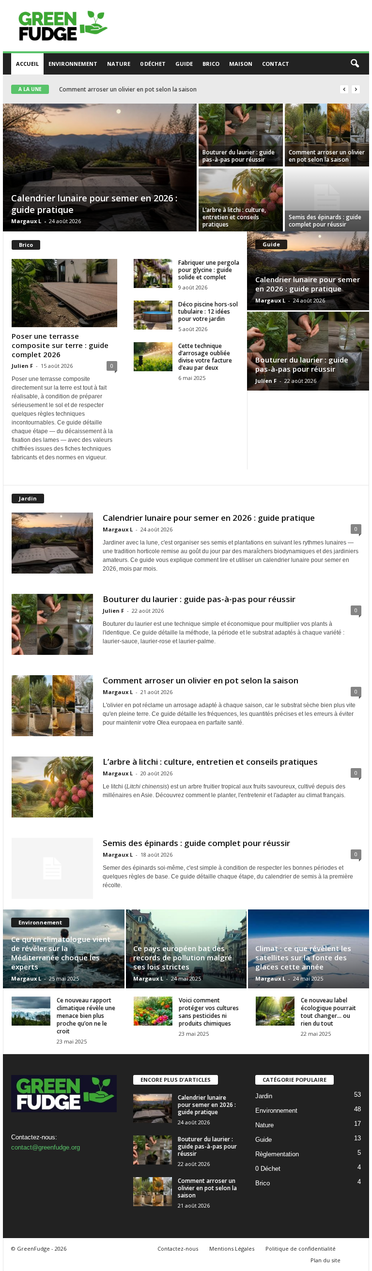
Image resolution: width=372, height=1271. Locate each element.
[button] (354, 64)
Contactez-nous (177, 1248)
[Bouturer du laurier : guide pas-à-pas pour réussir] (241, 135)
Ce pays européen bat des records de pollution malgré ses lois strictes (182, 957)
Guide (184, 63)
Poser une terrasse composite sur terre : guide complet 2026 (60, 345)
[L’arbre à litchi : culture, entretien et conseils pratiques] (241, 199)
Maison (240, 63)
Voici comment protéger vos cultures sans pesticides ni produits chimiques (209, 1012)
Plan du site (325, 1260)
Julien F (22, 365)
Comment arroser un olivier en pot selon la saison (327, 156)
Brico (210, 63)
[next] (355, 89)
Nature (118, 63)
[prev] (344, 89)
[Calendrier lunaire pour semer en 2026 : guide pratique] (100, 168)
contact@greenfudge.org (45, 1147)
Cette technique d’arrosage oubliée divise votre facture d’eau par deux (205, 357)
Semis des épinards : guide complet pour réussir (325, 220)
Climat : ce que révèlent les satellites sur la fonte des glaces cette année (303, 957)
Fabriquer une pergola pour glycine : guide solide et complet (208, 269)
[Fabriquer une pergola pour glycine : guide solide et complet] (153, 273)
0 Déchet (153, 63)
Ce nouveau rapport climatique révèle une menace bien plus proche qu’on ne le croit (86, 1015)
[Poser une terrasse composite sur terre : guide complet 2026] (64, 293)
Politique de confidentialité (300, 1248)
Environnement (72, 63)
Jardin (263, 1096)
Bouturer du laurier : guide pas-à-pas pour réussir (238, 156)
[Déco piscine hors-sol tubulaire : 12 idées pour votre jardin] (153, 315)
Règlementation (277, 1154)
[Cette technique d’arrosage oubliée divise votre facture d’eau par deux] (153, 356)
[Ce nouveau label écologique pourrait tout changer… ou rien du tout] (275, 1011)
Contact (275, 63)
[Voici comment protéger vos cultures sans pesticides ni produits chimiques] (153, 1011)
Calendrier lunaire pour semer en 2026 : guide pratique (307, 283)
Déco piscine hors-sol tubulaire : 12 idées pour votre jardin (208, 311)
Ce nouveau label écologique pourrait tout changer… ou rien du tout (328, 1012)
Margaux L (26, 221)
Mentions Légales (231, 1248)
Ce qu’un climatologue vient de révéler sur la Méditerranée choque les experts (60, 952)
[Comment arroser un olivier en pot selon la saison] (327, 135)
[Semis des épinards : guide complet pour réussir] (327, 199)
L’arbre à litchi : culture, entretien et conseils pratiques (140, 89)
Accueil (27, 63)
